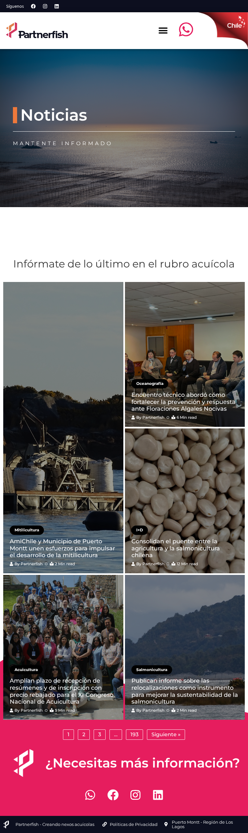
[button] (163, 30)
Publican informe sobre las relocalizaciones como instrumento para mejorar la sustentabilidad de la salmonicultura (184, 691)
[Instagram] (45, 6)
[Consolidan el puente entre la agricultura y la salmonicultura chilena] (185, 500)
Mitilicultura (27, 529)
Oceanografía (149, 383)
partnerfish (32, 563)
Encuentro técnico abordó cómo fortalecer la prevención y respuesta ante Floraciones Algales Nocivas (183, 401)
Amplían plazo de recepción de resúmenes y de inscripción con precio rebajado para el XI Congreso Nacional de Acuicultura (61, 691)
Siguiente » (166, 734)
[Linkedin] (56, 6)
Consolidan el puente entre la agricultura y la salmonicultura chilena (175, 548)
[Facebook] (33, 6)
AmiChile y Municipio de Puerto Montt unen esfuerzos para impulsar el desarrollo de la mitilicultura (62, 548)
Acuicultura (26, 669)
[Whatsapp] (90, 795)
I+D (139, 529)
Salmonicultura (151, 669)
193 (134, 734)
